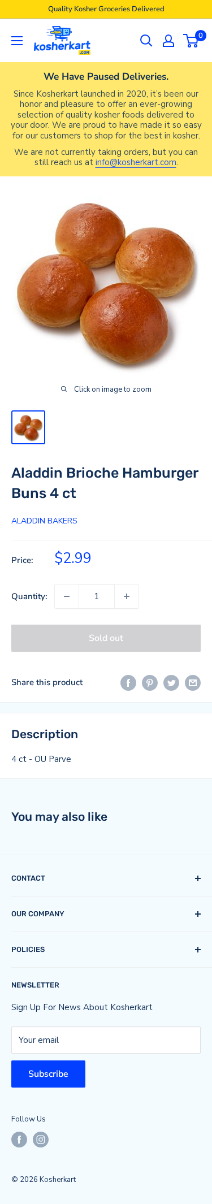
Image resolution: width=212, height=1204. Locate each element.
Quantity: (29, 596)
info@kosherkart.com (136, 162)
